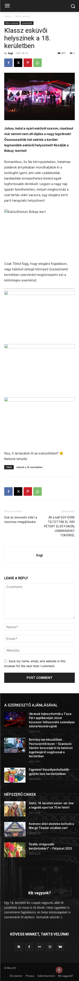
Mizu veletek (22, 16)
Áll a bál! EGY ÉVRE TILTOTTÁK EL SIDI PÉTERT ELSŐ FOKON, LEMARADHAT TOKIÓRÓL (59, 526)
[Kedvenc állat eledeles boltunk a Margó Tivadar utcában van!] (14, 829)
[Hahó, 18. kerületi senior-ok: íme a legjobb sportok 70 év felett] (14, 808)
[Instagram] (50, 947)
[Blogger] (19, 947)
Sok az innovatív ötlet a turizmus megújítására (20, 519)
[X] (18, 62)
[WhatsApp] (37, 62)
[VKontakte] (60, 947)
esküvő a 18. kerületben (29, 467)
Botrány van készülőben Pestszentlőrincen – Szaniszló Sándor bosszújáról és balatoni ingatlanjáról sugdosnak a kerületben (50, 748)
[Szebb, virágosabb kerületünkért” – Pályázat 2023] (14, 849)
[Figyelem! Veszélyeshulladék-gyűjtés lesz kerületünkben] (14, 775)
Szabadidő (27, 22)
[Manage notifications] (59, 970)
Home (7, 16)
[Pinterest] (28, 62)
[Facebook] (8, 62)
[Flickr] (39, 947)
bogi (10, 53)
